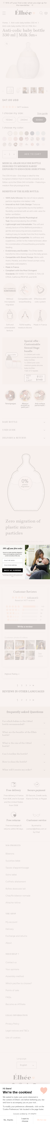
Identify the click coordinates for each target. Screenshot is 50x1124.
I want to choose (25, 1119)
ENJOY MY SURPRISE (12, 570)
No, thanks (8, 1120)
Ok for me (41, 1120)
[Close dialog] (48, 547)
